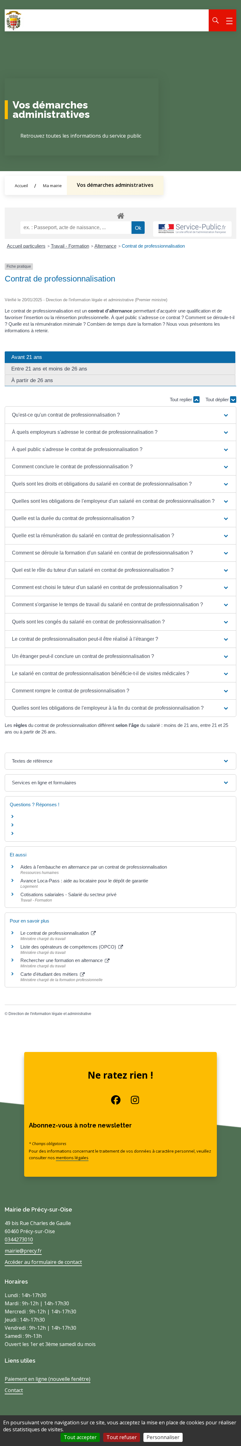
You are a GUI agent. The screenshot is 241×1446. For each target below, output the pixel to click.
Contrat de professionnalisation (153, 246)
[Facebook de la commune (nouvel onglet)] (110, 1100)
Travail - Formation (70, 246)
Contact (14, 1390)
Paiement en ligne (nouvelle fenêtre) (47, 1378)
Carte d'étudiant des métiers (49, 974)
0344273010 (19, 1239)
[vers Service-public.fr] (192, 229)
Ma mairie (52, 185)
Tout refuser (121, 1437)
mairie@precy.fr (23, 1250)
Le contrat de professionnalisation (55, 933)
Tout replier (181, 399)
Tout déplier (218, 399)
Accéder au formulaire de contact (43, 1262)
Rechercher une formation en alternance (62, 960)
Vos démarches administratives (115, 184)
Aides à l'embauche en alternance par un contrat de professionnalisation (93, 867)
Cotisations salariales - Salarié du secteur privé (68, 894)
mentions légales (72, 1157)
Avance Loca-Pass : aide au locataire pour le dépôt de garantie (84, 880)
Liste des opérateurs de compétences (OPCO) (68, 946)
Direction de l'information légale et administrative (49, 1014)
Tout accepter (80, 1437)
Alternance (105, 246)
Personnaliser (163, 1437)
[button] (120, 415)
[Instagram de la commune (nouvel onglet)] (130, 1100)
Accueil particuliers (26, 246)
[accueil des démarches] (120, 215)
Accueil (21, 185)
